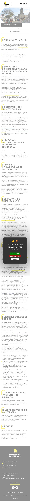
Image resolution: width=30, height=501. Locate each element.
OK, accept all (15, 253)
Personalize (15, 259)
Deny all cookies (15, 256)
